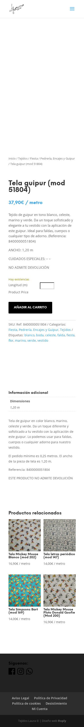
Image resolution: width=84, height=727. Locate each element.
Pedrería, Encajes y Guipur (57, 158)
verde (31, 340)
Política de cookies (26, 703)
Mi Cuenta (39, 709)
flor (11, 340)
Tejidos (23, 158)
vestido (42, 340)
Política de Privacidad (50, 698)
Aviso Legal (20, 698)
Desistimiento (56, 703)
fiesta (71, 335)
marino (20, 340)
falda (61, 335)
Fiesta (34, 158)
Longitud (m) (18, 285)
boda (40, 335)
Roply (62, 721)
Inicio (12, 158)
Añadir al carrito (30, 307)
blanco (29, 335)
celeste (50, 335)
